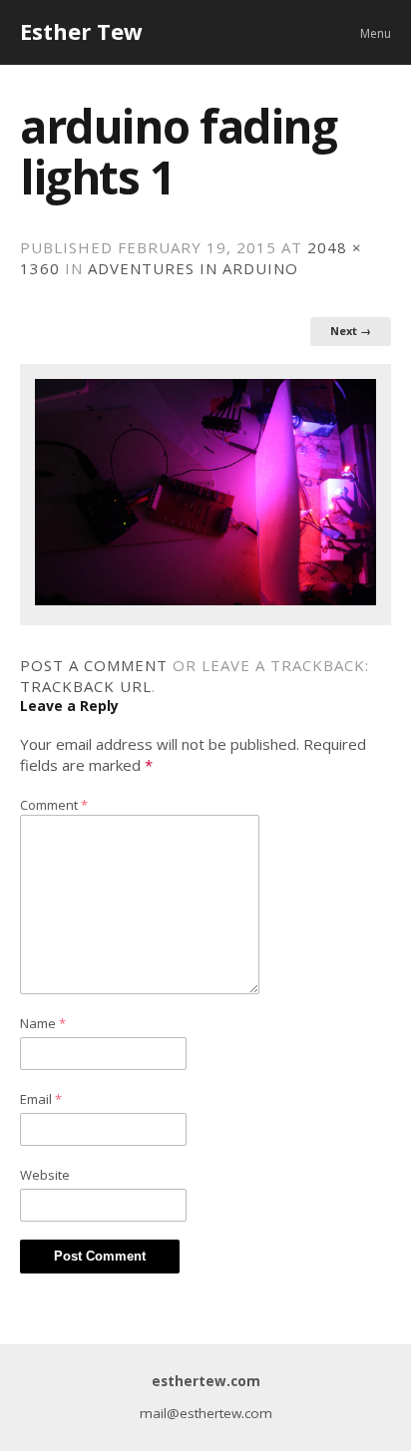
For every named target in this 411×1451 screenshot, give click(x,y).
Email (41, 1099)
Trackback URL (86, 686)
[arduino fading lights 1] (205, 599)
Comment (54, 805)
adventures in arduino (193, 268)
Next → (350, 330)
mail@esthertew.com (206, 1413)
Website (45, 1175)
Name (43, 1023)
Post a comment (94, 665)
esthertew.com (206, 1381)
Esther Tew (81, 31)
